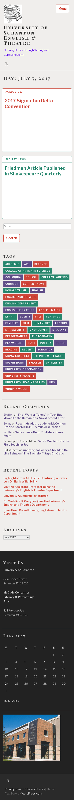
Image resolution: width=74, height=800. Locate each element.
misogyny (59, 329)
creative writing (54, 277)
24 (7, 683)
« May (6, 701)
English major (50, 310)
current (11, 283)
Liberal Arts (15, 329)
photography (42, 336)
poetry (45, 343)
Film (26, 323)
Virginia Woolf (16, 389)
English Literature (19, 310)
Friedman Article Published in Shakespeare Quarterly (35, 171)
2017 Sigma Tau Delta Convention (29, 103)
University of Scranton (23, 369)
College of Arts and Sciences (27, 270)
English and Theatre (20, 297)
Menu (62, 8)
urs (52, 382)
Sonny (7, 423)
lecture (61, 323)
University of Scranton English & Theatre (26, 35)
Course (31, 277)
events (25, 316)
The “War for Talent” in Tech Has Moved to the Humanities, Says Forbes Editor (34, 416)
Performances (16, 336)
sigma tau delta (17, 356)
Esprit (10, 316)
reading (11, 349)
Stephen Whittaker (48, 356)
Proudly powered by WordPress (25, 789)
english (37, 290)
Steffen (8, 414)
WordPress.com (31, 793)
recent (27, 349)
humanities (42, 323)
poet (31, 343)
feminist (11, 323)
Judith (7, 432)
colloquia (13, 277)
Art (27, 264)
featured (53, 316)
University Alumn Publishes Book (25, 495)
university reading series (25, 382)
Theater (35, 362)
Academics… (14, 91)
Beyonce (40, 264)
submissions (14, 362)
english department (20, 303)
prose (60, 343)
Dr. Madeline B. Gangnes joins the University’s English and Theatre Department (34, 503)
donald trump (16, 290)
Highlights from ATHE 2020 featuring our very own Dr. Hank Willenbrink (35, 479)
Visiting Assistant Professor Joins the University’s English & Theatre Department (33, 488)
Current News (34, 283)
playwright (14, 343)
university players (19, 375)
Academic (12, 264)
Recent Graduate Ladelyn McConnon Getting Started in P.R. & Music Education (34, 425)
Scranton (45, 349)
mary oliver (38, 329)
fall (38, 316)
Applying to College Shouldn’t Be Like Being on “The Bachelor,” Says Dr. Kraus (35, 451)
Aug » (15, 701)
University (54, 362)
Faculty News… (17, 159)
